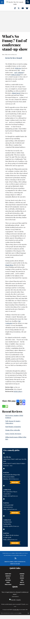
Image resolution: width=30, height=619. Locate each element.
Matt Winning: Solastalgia (13, 427)
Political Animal (15, 75)
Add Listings (8, 580)
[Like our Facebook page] (16, 8)
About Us (22, 582)
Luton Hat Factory (8, 507)
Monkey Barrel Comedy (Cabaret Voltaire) (14, 463)
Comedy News (8, 573)
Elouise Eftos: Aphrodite (12, 430)
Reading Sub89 (7, 524)
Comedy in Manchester (19, 561)
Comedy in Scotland (15, 563)
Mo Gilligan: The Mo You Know (11, 535)
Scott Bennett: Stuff (8, 505)
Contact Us (22, 584)
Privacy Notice (8, 584)
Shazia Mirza (9, 265)
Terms (22, 580)
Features (22, 578)
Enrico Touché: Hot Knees (13, 433)
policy (20, 613)
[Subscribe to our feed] (15, 558)
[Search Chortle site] (28, 2)
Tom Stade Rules (7, 522)
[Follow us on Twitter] (19, 8)
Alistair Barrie (16, 93)
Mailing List (8, 576)
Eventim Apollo (7, 537)
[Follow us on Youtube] (24, 8)
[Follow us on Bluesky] (28, 8)
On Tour (22, 576)
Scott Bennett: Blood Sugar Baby (11, 474)
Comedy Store (7, 494)
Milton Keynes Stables (8, 477)
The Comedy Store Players (10, 491)
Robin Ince (18, 68)
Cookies (8, 582)
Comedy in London (8, 561)
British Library (18, 391)
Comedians (22, 573)
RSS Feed (8, 578)
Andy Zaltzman (18, 72)
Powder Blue (16, 609)
